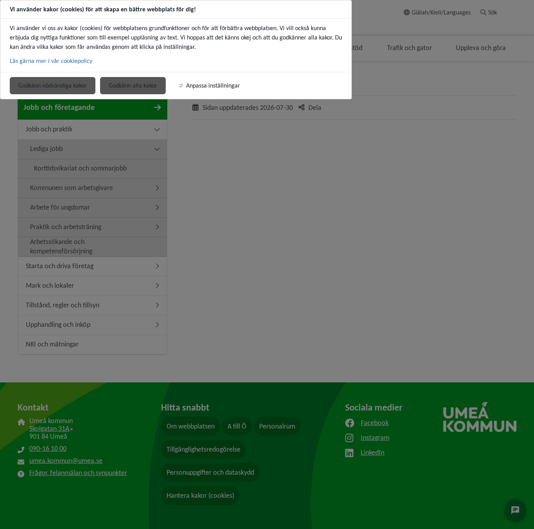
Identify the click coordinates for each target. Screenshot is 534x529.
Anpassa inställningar (213, 85)
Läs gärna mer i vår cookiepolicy (51, 61)
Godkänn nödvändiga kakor (52, 85)
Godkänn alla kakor (133, 85)
